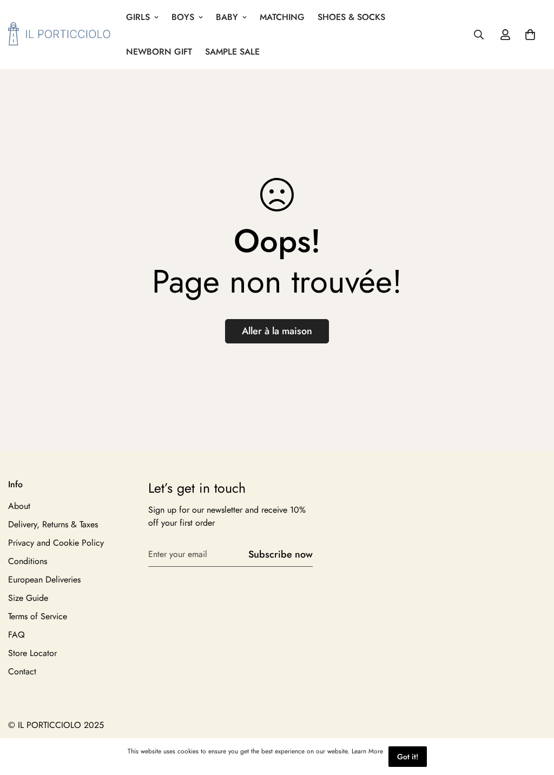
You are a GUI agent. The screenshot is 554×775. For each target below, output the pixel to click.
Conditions (27, 561)
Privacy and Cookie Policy (56, 542)
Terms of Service (37, 616)
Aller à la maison (277, 331)
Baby (227, 17)
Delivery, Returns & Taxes (53, 524)
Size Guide (28, 598)
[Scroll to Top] (532, 716)
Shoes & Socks (351, 17)
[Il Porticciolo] (59, 34)
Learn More (367, 751)
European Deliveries (44, 579)
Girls (138, 17)
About (19, 506)
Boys (183, 17)
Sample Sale (232, 51)
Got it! (407, 756)
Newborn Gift (159, 51)
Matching (282, 17)
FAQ (16, 634)
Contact (22, 671)
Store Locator (32, 653)
